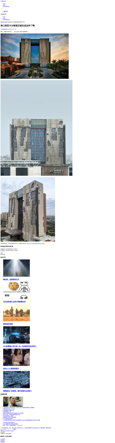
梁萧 (4, 29)
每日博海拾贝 (6, 6)
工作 (6, 430)
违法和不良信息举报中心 (9, 422)
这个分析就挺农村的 (8, 418)
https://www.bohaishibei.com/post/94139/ (36, 243)
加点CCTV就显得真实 (11, 368)
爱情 (4, 430)
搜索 (14, 429)
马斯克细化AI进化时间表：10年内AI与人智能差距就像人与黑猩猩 (18, 407)
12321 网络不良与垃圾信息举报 (10, 423)
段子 (10, 430)
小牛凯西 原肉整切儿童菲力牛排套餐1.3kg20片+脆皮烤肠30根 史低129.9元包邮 (21, 420)
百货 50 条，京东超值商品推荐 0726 (11, 414)
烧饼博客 (43, 427)
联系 (4, 5)
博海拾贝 (3, 22)
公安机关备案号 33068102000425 (32, 427)
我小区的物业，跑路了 (8, 415)
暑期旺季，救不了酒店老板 (9, 417)
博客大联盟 (48, 427)
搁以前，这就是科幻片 (11, 279)
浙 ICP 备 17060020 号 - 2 (18, 427)
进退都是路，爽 (7, 411)
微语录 (12, 430)
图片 (6, 22)
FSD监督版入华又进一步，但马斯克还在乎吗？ (20, 346)
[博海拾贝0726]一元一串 (9, 408)
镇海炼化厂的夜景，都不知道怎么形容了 (17, 391)
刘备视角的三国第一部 (8, 410)
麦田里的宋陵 (8, 324)
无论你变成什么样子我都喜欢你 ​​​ (14, 301)
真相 (8, 430)
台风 (4, 254)
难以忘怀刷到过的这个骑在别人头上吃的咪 (13, 413)
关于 (4, 3)
